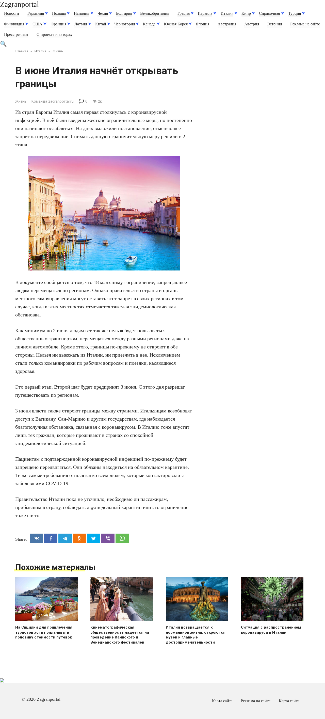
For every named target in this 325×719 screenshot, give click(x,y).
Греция (183, 13)
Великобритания (154, 13)
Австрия (251, 24)
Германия (35, 13)
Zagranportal (19, 4)
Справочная (269, 13)
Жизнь (20, 101)
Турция (294, 13)
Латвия (80, 24)
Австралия (227, 24)
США (37, 24)
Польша (59, 13)
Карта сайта (222, 701)
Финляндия (14, 24)
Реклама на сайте (305, 24)
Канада (149, 24)
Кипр (246, 13)
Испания (81, 13)
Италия (227, 13)
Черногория (124, 24)
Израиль (205, 13)
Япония (202, 24)
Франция (58, 24)
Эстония (274, 24)
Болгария (124, 13)
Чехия (103, 13)
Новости (11, 13)
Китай (100, 24)
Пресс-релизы (16, 34)
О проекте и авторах (54, 34)
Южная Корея (176, 24)
